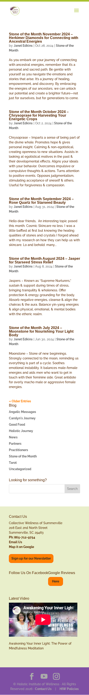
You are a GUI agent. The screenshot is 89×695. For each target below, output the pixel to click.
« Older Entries (20, 401)
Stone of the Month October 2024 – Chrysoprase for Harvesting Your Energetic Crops (39, 115)
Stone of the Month (23, 456)
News (13, 437)
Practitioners (18, 450)
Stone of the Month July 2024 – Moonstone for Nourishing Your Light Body (41, 331)
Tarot (13, 462)
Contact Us (43, 689)
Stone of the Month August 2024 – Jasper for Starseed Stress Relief (44, 260)
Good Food (17, 424)
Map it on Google (21, 547)
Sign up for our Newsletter (31, 558)
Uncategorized (20, 469)
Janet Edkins (23, 45)
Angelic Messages (22, 412)
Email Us (15, 542)
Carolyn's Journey (22, 418)
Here (55, 581)
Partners (15, 443)
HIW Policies (69, 689)
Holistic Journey (21, 431)
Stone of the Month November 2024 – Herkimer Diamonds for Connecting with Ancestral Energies (43, 37)
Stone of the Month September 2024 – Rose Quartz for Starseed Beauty (41, 200)
